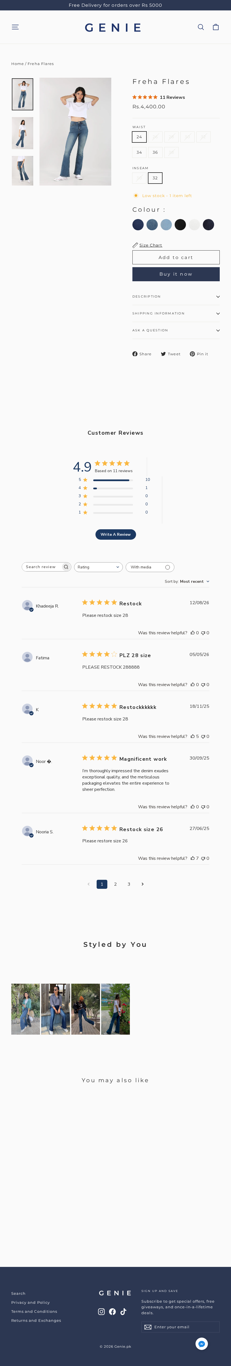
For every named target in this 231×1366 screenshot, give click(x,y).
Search (18, 1293)
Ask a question (150, 330)
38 (171, 152)
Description (146, 296)
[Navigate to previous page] (88, 884)
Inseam (140, 168)
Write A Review (116, 534)
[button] (202, 1345)
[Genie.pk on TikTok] (123, 1311)
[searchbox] (41, 567)
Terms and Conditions (34, 1311)
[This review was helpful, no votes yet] (193, 633)
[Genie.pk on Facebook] (112, 1311)
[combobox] (98, 567)
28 (171, 136)
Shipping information (158, 313)
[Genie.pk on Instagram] (101, 1311)
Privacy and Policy (30, 1302)
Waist (139, 127)
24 (139, 136)
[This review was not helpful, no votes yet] (203, 633)
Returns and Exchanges (36, 1320)
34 (139, 152)
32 (203, 136)
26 (155, 136)
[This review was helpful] (193, 736)
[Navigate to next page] (142, 884)
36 (155, 152)
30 (187, 136)
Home (17, 63)
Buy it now (176, 274)
